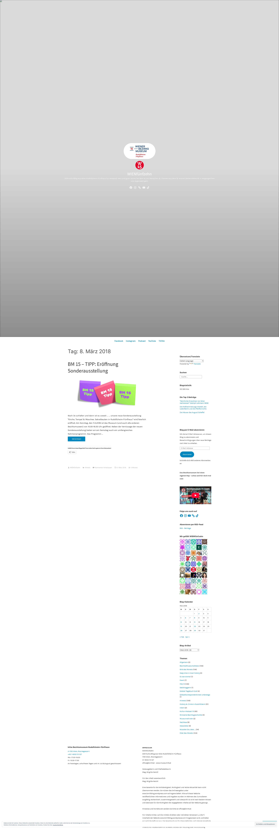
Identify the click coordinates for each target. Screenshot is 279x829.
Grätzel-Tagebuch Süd (188, 691)
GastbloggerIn (185, 688)
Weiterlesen (74, 439)
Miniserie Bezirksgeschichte (191, 715)
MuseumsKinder (186, 719)
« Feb (182, 637)
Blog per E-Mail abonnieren (192, 430)
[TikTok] (148, 187)
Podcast (142, 341)
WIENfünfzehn (139, 173)
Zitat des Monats (186, 733)
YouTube (152, 341)
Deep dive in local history (190, 673)
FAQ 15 (182, 684)
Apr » (187, 637)
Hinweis (87, 467)
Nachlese (183, 722)
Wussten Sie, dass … (187, 729)
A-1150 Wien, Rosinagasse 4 (78, 751)
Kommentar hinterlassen (103, 467)
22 (195, 626)
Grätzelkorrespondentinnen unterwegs (195, 695)
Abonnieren (187, 454)
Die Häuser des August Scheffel (192, 412)
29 (195, 631)
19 (181, 626)
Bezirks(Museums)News (189, 666)
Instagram (130, 341)
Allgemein (184, 662)
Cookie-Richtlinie (58, 825)
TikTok (162, 341)
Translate (197, 364)
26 (181, 631)
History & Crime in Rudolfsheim (192, 704)
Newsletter (184, 726)
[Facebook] (130, 187)
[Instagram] (135, 187)
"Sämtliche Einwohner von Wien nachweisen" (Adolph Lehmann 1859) (194, 402)
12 (181, 622)
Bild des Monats (186, 669)
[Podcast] (139, 187)
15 (194, 622)
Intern (182, 708)
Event (182, 680)
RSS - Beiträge (185, 528)
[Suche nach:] (191, 377)
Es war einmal (185, 677)
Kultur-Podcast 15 (187, 711)
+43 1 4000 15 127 (75, 754)
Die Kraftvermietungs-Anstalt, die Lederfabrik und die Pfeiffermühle (193, 408)
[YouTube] (143, 187)
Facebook (118, 341)
